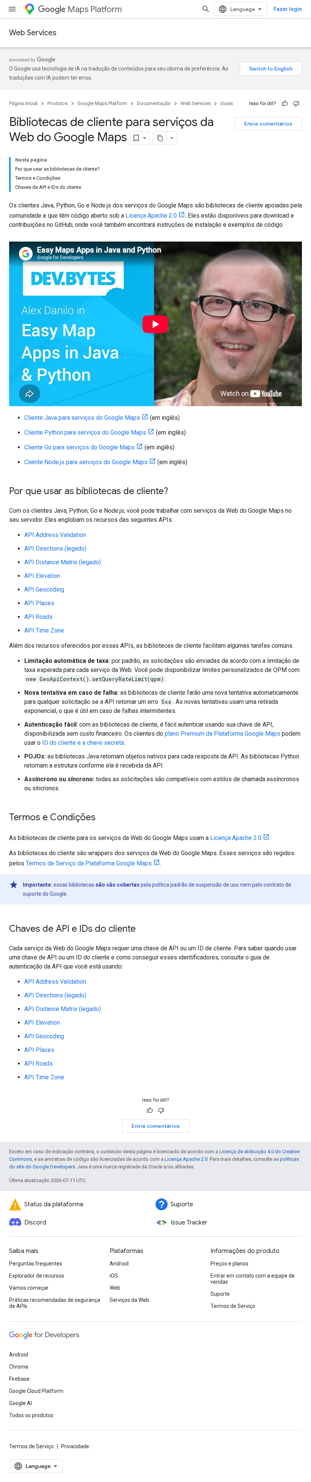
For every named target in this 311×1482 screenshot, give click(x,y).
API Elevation (42, 575)
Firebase (19, 1379)
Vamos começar (29, 1288)
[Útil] (285, 103)
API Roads (38, 616)
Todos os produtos (31, 1415)
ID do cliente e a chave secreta (83, 742)
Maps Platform (95, 9)
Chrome (18, 1367)
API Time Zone (44, 630)
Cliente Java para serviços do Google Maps (82, 417)
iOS (114, 1276)
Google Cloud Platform (36, 1391)
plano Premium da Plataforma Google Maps (222, 733)
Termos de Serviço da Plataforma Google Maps (89, 863)
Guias (226, 103)
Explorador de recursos (36, 1276)
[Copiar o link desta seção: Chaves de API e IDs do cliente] (143, 929)
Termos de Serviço (232, 1306)
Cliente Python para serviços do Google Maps (85, 432)
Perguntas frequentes (35, 1264)
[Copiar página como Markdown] (160, 138)
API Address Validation (55, 534)
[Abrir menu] (12, 9)
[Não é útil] (296, 103)
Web (115, 1288)
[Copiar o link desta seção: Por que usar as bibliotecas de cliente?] (175, 491)
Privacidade (75, 1446)
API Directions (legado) (55, 548)
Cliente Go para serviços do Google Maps (79, 447)
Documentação (154, 103)
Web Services (33, 33)
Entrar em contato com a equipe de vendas (252, 1279)
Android (119, 1264)
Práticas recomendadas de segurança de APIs (54, 1303)
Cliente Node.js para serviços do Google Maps (86, 462)
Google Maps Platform (102, 103)
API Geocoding (44, 589)
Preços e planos (229, 1264)
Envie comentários (268, 123)
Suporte (220, 1294)
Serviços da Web (129, 1300)
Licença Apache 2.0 (151, 215)
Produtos (57, 103)
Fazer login (287, 9)
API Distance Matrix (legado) (62, 562)
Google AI (20, 1403)
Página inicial (23, 103)
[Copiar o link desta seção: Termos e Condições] (103, 818)
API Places (39, 603)
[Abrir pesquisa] (205, 9)
